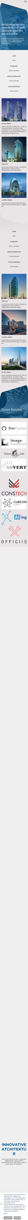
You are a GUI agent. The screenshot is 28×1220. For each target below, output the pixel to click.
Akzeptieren (8, 1218)
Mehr (5, 1213)
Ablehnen (17, 1218)
